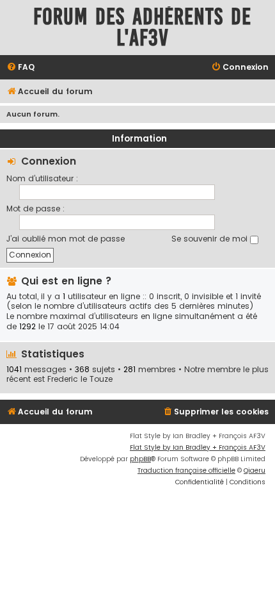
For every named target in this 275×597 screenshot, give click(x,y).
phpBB (140, 459)
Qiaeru (254, 470)
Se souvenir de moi (210, 238)
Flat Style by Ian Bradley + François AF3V (197, 447)
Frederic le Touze (80, 379)
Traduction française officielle (186, 470)
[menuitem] (20, 67)
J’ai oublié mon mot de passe (65, 238)
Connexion (48, 161)
